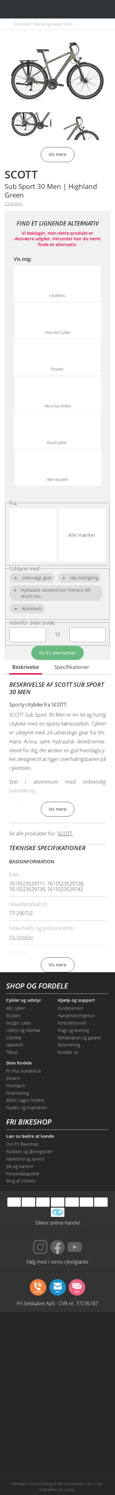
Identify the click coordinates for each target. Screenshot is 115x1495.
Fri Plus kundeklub (23, 1071)
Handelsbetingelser (76, 1015)
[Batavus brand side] (30, 1333)
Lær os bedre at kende (30, 1136)
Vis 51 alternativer (57, 653)
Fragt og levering (73, 1030)
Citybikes (13, 203)
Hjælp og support (76, 1000)
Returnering (69, 1045)
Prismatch (15, 1086)
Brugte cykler (18, 1023)
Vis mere (58, 809)
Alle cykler (15, 1008)
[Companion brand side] (30, 1403)
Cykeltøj (13, 1038)
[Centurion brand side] (84, 1380)
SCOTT (21, 174)
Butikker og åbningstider (29, 1151)
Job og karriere (20, 1166)
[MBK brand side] (84, 1333)
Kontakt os (68, 1052)
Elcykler (13, 1015)
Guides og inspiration (26, 1107)
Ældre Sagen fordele (25, 1100)
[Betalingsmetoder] (57, 1202)
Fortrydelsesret (72, 1023)
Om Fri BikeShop (22, 1144)
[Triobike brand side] (84, 1426)
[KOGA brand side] (30, 1380)
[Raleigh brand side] (30, 1450)
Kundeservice (70, 1008)
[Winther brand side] (30, 1356)
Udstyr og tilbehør (23, 1030)
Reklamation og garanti (79, 1038)
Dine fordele (19, 1063)
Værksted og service (25, 1159)
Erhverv (13, 1078)
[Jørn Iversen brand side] (84, 1450)
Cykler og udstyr (23, 1000)
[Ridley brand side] (84, 1403)
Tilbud (11, 1052)
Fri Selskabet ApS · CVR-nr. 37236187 (57, 1303)
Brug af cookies (21, 1181)
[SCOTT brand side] (84, 1356)
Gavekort (14, 1045)
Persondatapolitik (22, 1174)
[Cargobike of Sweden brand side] (30, 1426)
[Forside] (42, 9)
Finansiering (17, 1093)
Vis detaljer (21, 937)
